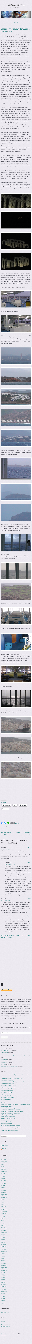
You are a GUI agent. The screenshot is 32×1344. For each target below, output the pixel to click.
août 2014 (3, 1272)
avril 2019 (3, 1187)
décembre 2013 (4, 1286)
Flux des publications (5, 1323)
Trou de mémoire (4, 1052)
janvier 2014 (3, 1284)
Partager (17, 823)
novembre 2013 (4, 1288)
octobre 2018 (3, 1196)
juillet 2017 (3, 1218)
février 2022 (3, 1164)
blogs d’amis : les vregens (6, 1092)
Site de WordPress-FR (5, 1326)
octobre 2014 (3, 1269)
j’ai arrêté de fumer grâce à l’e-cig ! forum (9, 1108)
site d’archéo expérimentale (6, 1123)
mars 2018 (3, 1204)
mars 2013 (3, 1302)
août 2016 (3, 1234)
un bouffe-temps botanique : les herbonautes (10, 1128)
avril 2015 (3, 1258)
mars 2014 (3, 1281)
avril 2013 (3, 1300)
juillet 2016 (3, 1235)
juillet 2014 (3, 1274)
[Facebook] (2, 984)
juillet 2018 (3, 1199)
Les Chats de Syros (16, 5)
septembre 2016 (4, 1232)
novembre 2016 (4, 1229)
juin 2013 (3, 1296)
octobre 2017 (3, 1213)
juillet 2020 (3, 1175)
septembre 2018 (4, 1197)
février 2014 (3, 1282)
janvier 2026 (3, 1159)
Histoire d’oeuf (4, 1059)
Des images (3, 1064)
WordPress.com (5, 1336)
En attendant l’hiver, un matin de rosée (9, 1066)
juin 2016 (3, 1237)
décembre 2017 (4, 1209)
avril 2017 (3, 1222)
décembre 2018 (4, 1192)
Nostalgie (3, 1048)
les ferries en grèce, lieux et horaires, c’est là (10, 1115)
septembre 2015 (4, 1251)
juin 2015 (3, 1255)
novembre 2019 (4, 1182)
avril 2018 (3, 1202)
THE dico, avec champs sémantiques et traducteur (11, 1125)
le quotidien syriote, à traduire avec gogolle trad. (11, 1109)
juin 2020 (3, 1176)
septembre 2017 (4, 1215)
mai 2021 (3, 1166)
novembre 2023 (4, 1161)
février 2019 (3, 1189)
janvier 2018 (3, 1208)
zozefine (10, 31)
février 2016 (3, 1242)
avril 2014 (3, 1279)
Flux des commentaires (5, 1324)
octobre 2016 (3, 1230)
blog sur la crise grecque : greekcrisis (8, 1085)
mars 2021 (3, 1168)
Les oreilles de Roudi (5, 1061)
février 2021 (3, 1169)
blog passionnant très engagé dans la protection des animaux (13, 1081)
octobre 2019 (3, 1183)
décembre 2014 (4, 1265)
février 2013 (3, 1303)
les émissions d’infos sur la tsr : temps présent (10, 1113)
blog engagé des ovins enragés (7, 1080)
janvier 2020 (3, 1180)
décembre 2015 (4, 1246)
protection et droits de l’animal (7, 1121)
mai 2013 (3, 1298)
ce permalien (19, 826)
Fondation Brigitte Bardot (6, 1106)
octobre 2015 (3, 1249)
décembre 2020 (4, 1171)
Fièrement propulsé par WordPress (9, 1334)
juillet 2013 (3, 1295)
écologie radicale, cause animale (7, 1101)
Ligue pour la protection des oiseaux (8, 1118)
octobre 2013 (3, 1289)
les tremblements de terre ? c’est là (8, 1116)
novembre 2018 (4, 1194)
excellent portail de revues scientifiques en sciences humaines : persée (15, 1104)
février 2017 (3, 1225)
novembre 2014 (4, 1267)
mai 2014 (3, 1277)
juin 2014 (3, 1275)
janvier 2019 (3, 1190)
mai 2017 (3, 1220)
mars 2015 (3, 1260)
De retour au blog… (5, 1050)
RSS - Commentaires (6, 1148)
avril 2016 (3, 1239)
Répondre (29, 847)
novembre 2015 (4, 1248)
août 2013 (3, 1293)
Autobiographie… (4, 1062)
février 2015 (3, 1262)
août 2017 (3, 1216)
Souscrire (4, 1037)
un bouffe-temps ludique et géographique (9, 1130)
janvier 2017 (3, 1227)
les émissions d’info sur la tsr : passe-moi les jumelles (12, 1111)
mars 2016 (3, 1241)
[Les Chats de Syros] (16, 14)
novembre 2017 (4, 1211)
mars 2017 (3, 1223)
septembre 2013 (4, 1291)
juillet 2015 (3, 1253)
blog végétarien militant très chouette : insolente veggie (12, 1088)
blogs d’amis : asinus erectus (7, 1090)
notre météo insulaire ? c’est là (7, 1120)
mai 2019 (3, 1185)
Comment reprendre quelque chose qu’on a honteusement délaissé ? (15, 1055)
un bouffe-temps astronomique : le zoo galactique (11, 1127)
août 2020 (3, 1173)
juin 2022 (3, 1162)
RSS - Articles (5, 1145)
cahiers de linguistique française (7, 1095)
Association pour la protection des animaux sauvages (12, 1078)
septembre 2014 (4, 1270)
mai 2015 (3, 1256)
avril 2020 (3, 1178)
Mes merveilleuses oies (5, 1054)
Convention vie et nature (6, 1099)
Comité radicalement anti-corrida (7, 1097)
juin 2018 (3, 1201)
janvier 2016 (3, 1244)
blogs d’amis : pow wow (6, 1094)
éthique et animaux (5, 1102)
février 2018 (3, 1206)
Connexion (3, 1321)
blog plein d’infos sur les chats (7, 1083)
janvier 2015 (3, 1263)
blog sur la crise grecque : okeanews (8, 1087)
